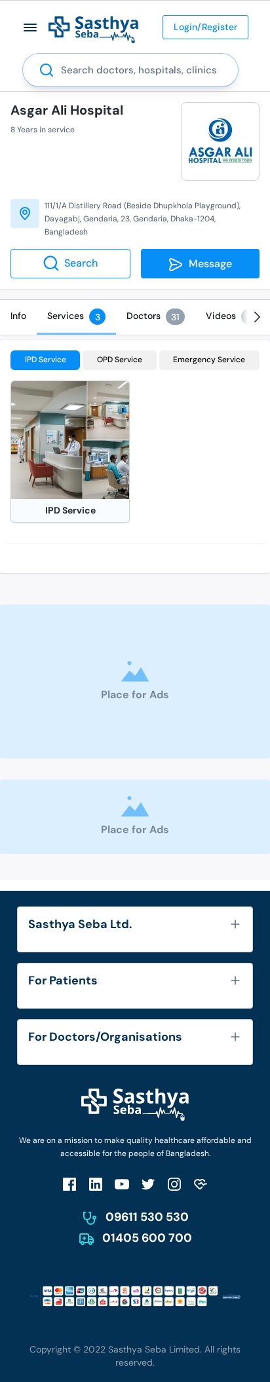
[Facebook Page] (69, 1184)
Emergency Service (209, 359)
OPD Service (119, 359)
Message (207, 264)
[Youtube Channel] (122, 1184)
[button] (30, 27)
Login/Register (205, 27)
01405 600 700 (147, 1238)
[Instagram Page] (174, 1184)
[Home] (93, 29)
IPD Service (45, 359)
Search (81, 263)
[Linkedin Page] (96, 1184)
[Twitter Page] (148, 1184)
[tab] (18, 315)
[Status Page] (200, 1184)
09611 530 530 (147, 1217)
